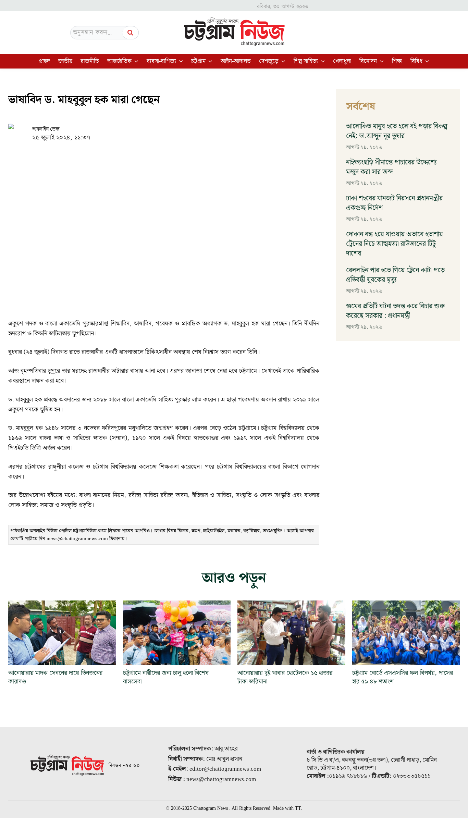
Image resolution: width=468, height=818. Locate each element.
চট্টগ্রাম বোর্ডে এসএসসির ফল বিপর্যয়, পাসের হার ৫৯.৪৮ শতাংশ (402, 677)
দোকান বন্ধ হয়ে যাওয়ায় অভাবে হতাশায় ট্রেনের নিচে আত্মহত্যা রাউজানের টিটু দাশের (394, 244)
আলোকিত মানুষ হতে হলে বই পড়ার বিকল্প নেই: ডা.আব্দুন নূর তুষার (396, 131)
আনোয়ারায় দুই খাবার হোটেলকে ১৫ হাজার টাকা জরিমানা (284, 677)
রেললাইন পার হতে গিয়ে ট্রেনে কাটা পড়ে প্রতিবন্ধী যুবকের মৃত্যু (395, 275)
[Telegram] (188, 129)
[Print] (204, 129)
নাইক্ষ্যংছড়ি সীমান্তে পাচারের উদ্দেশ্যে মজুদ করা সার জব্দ (391, 167)
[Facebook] (156, 129)
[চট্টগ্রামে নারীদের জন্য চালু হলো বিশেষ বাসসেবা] (177, 632)
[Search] (130, 32)
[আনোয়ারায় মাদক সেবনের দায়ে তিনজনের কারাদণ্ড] (62, 632)
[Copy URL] (141, 129)
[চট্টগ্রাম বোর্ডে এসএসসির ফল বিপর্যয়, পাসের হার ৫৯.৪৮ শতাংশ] (406, 632)
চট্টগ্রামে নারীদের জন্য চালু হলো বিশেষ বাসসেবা (166, 677)
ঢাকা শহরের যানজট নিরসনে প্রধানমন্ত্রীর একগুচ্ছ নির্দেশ (394, 203)
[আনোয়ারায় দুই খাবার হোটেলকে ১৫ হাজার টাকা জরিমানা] (291, 632)
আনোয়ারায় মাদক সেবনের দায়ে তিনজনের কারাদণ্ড (55, 677)
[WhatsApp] (172, 129)
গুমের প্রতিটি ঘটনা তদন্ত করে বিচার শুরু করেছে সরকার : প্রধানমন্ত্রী (395, 311)
